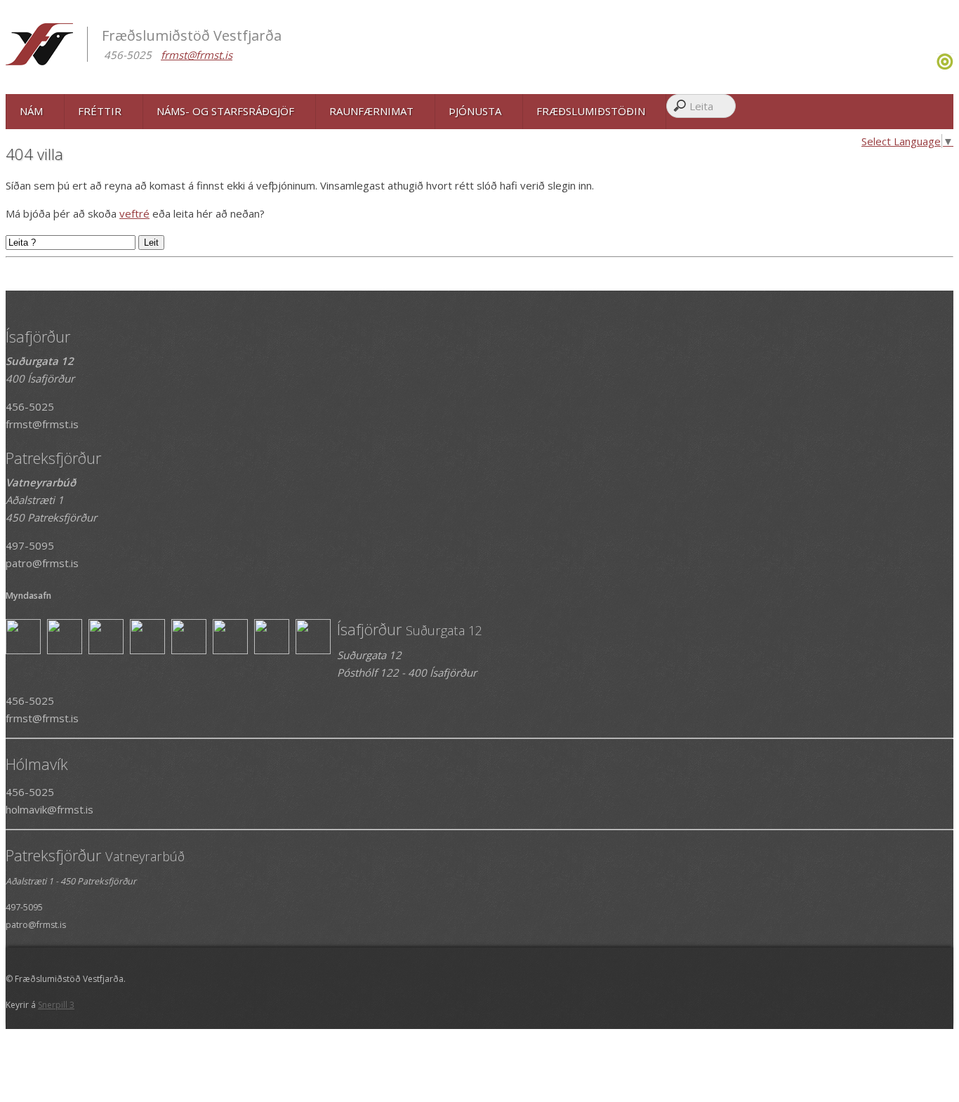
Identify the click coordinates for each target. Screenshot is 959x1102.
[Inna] (945, 66)
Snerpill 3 (56, 1005)
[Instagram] (935, 66)
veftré (134, 213)
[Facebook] (931, 66)
